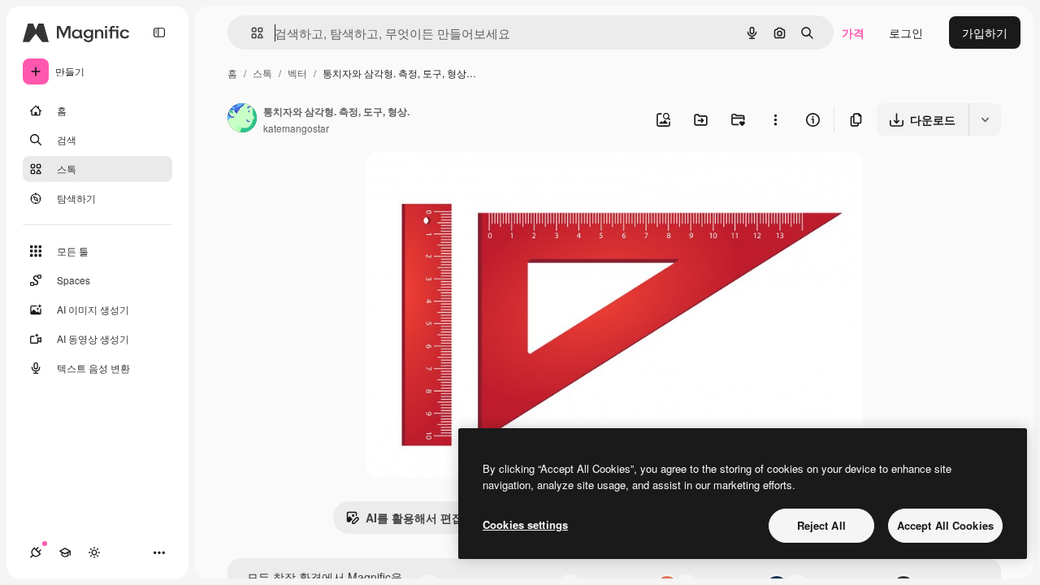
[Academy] (65, 553)
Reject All (821, 525)
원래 (458, 183)
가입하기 (985, 32)
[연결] (36, 553)
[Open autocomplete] (250, 33)
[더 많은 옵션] (775, 119)
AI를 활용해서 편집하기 (426, 517)
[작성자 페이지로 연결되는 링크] (242, 119)
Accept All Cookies (945, 525)
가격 (853, 32)
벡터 (297, 73)
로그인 (906, 32)
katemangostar (296, 128)
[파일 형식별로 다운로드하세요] (984, 119)
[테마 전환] (94, 553)
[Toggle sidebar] (159, 33)
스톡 (262, 73)
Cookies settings (525, 524)
